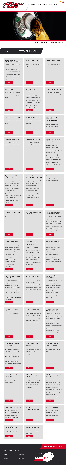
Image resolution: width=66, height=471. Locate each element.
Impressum (43, 469)
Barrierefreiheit (24, 469)
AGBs (30, 469)
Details (8, 82)
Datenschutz (36, 469)
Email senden (6, 458)
